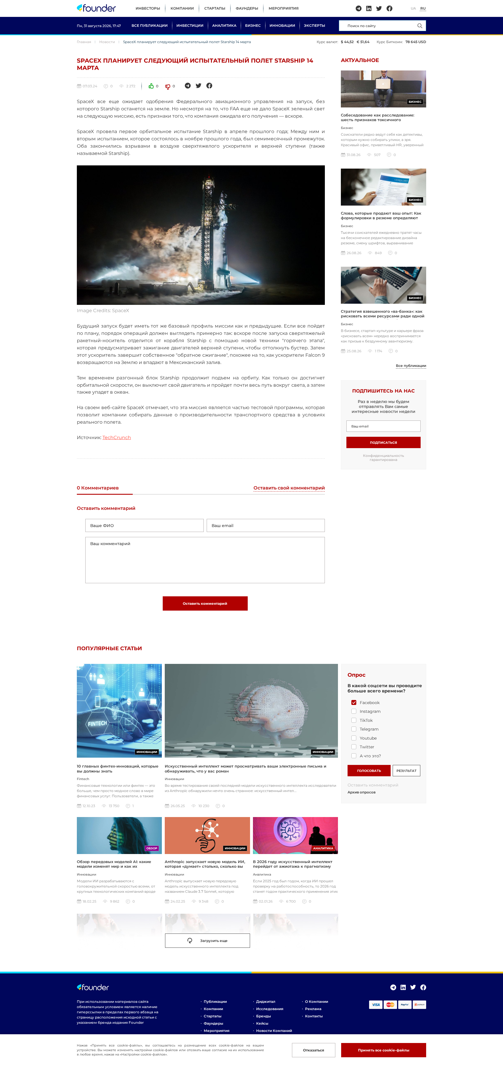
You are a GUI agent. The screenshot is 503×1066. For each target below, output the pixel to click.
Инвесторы (148, 8)
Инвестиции (189, 25)
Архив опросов (362, 792)
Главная (84, 42)
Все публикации (150, 25)
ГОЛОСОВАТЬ (369, 771)
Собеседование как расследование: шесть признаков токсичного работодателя (377, 120)
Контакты (314, 1016)
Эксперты (314, 25)
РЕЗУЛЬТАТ (406, 771)
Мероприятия (284, 8)
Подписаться (383, 443)
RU (423, 8)
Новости (107, 42)
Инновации (282, 25)
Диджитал (265, 1001)
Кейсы (262, 1023)
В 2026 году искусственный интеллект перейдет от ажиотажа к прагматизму (292, 864)
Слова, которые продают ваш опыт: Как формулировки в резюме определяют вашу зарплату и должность (381, 218)
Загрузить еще (214, 940)
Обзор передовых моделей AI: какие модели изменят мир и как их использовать (114, 866)
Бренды (263, 1016)
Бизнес (253, 25)
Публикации (215, 1001)
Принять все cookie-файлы (383, 1050)
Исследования (269, 1009)
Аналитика (224, 25)
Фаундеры (247, 8)
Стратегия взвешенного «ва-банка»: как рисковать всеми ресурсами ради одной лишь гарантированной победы (382, 316)
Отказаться (313, 1050)
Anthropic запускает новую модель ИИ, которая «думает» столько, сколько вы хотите (205, 866)
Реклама (313, 1009)
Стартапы (214, 8)
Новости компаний (274, 1030)
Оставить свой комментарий (289, 488)
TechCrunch (116, 437)
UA (413, 8)
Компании (182, 8)
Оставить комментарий (205, 603)
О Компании (316, 1001)
